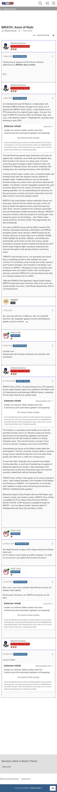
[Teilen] (53, 35)
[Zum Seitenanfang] (53, 788)
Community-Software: (28, 788)
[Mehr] (52, 56)
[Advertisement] (22, 17)
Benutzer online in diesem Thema (19, 761)
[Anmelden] (47, 3)
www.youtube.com (43, 401)
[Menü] (53, 3)
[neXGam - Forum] (7, 3)
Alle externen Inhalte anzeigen (28, 138)
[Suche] (40, 3)
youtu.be (47, 126)
